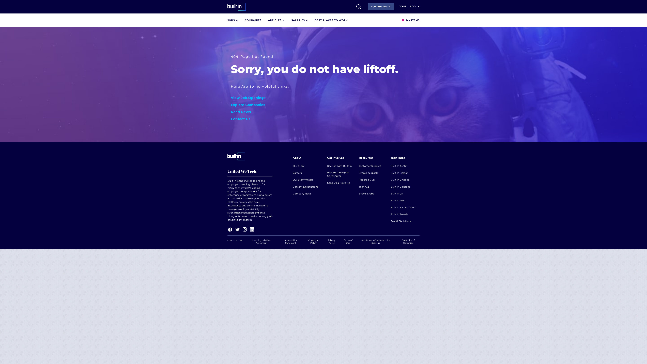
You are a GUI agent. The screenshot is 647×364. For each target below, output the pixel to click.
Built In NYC (398, 200)
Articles (275, 20)
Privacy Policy (331, 241)
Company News (302, 193)
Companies (253, 20)
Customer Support (370, 166)
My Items (412, 20)
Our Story (298, 166)
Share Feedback (368, 172)
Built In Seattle (399, 214)
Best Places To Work (331, 20)
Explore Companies (248, 105)
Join (402, 6)
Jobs (231, 20)
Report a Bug (367, 179)
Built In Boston (399, 172)
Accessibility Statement (290, 241)
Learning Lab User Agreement (261, 241)
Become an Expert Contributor (338, 174)
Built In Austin (399, 166)
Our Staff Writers (303, 179)
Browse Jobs (366, 193)
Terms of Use (348, 241)
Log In (415, 6)
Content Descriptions (305, 186)
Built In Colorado (400, 186)
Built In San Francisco (403, 207)
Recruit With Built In (339, 166)
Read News (241, 112)
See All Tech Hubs (401, 221)
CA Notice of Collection (408, 241)
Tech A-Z (364, 186)
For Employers (381, 6)
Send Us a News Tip (338, 182)
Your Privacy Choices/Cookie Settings (375, 241)
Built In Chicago (400, 179)
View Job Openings (248, 98)
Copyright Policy (313, 241)
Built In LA (397, 193)
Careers (297, 172)
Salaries (298, 20)
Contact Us (240, 119)
